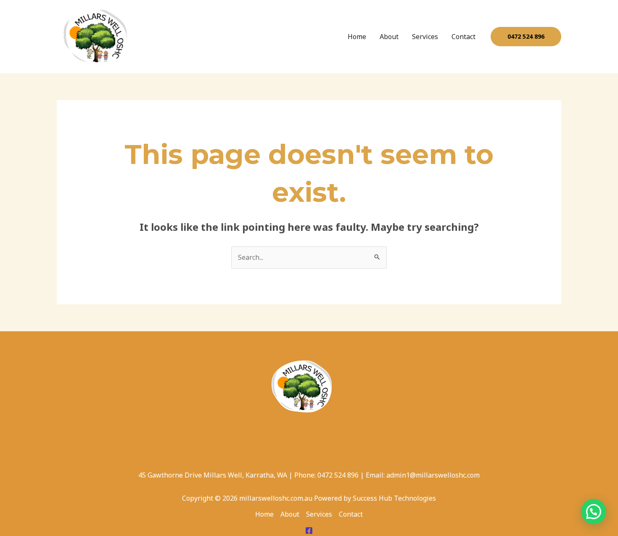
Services (425, 36)
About (389, 36)
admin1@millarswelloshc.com (433, 475)
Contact (463, 36)
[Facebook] (309, 530)
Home (357, 36)
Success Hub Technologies (394, 498)
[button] (526, 36)
